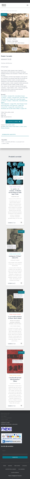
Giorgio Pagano (15, 126)
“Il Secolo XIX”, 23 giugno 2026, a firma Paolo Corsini (12, 107)
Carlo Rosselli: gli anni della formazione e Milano (15, 379)
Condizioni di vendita (5, 422)
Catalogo (24, 465)
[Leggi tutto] (21, 283)
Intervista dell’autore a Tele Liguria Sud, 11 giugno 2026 (12, 105)
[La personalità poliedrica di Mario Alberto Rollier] (15, 300)
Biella (4, 126)
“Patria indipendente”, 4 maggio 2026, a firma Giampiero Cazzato (14, 103)
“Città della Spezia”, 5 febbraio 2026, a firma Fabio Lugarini (13, 99)
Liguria (25, 126)
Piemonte (3, 128)
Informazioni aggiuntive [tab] (9, 134)
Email (4, 450)
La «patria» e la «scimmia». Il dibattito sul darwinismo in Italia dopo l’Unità (15, 191)
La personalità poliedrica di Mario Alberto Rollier (15, 317)
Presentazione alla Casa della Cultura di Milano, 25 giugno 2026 (13, 108)
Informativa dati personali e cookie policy (9, 424)
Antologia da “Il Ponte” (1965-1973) (15, 257)
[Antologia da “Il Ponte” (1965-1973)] (15, 240)
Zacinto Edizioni (15, 472)
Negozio (10, 465)
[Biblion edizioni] (4, 5)
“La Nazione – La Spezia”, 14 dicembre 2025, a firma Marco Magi (14, 97)
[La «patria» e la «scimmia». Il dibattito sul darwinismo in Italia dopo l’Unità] (15, 173)
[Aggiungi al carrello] (21, 222)
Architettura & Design (10, 469)
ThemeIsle (19, 475)
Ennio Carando (9, 126)
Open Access (17, 465)
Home (2, 10)
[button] (26, 15)
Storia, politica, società (7, 10)
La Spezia (21, 126)
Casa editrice (21, 469)
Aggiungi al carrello (13, 121)
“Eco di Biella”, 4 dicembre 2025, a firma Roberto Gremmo (13, 96)
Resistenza (7, 128)
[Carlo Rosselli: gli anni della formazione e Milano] (15, 361)
